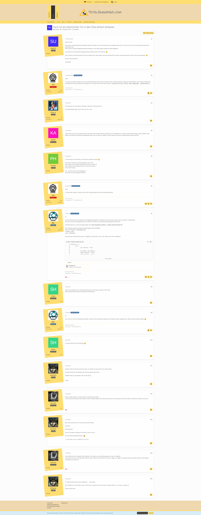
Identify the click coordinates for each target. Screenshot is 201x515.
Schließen (151, 513)
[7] (68, 254)
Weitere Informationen (142, 513)
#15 (151, 478)
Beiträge (48, 53)
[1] (68, 244)
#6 (151, 186)
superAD (57, 29)
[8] (68, 256)
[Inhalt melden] (151, 65)
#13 (151, 419)
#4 (151, 130)
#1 (151, 39)
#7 (151, 213)
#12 (151, 393)
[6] (68, 252)
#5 (151, 156)
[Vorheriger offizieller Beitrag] (148, 204)
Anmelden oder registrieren (102, 2)
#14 (151, 453)
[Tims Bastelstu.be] (100, 12)
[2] (68, 246)
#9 (151, 312)
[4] (68, 249)
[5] (68, 251)
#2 (151, 75)
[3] (68, 247)
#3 (151, 103)
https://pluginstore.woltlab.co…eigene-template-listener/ (106, 224)
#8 (151, 286)
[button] (88, 2)
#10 (151, 340)
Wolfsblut (80, 439)
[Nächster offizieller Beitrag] (151, 93)
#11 (151, 365)
